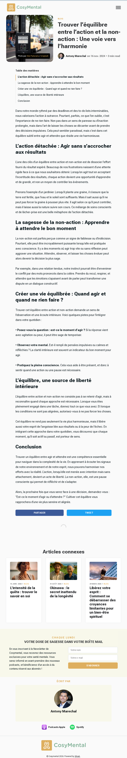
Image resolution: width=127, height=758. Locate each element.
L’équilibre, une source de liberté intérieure (41, 94)
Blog (60, 19)
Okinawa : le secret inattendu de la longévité (63, 592)
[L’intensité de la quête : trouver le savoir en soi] (23, 571)
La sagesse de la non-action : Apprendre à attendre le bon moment (54, 82)
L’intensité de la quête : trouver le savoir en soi (23, 592)
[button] (118, 7)
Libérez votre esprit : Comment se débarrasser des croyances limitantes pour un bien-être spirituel (103, 602)
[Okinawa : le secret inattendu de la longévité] (63, 571)
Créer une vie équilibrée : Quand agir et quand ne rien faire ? (50, 88)
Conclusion (24, 100)
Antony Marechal (76, 56)
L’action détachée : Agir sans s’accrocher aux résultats (50, 76)
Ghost (77, 756)
